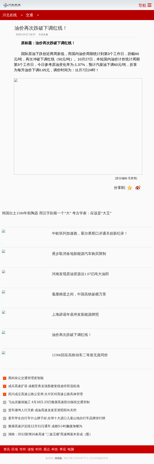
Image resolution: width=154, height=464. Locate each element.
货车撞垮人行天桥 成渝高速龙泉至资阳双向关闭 (42, 410)
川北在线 (9, 15)
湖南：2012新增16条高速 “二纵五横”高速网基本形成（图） (50, 434)
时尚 (38, 449)
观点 (47, 449)
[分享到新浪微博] (138, 187)
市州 (22, 449)
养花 (63, 449)
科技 (55, 449)
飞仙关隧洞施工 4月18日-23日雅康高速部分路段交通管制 (49, 402)
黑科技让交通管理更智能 (26, 378)
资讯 (6, 449)
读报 (30, 449)
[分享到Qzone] (130, 187)
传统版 (58, 458)
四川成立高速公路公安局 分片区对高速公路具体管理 (45, 394)
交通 (29, 15)
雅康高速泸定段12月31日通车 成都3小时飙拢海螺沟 (45, 426)
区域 (14, 449)
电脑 (71, 449)
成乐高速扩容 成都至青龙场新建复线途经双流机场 (44, 386)
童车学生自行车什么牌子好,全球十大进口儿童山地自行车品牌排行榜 (56, 418)
